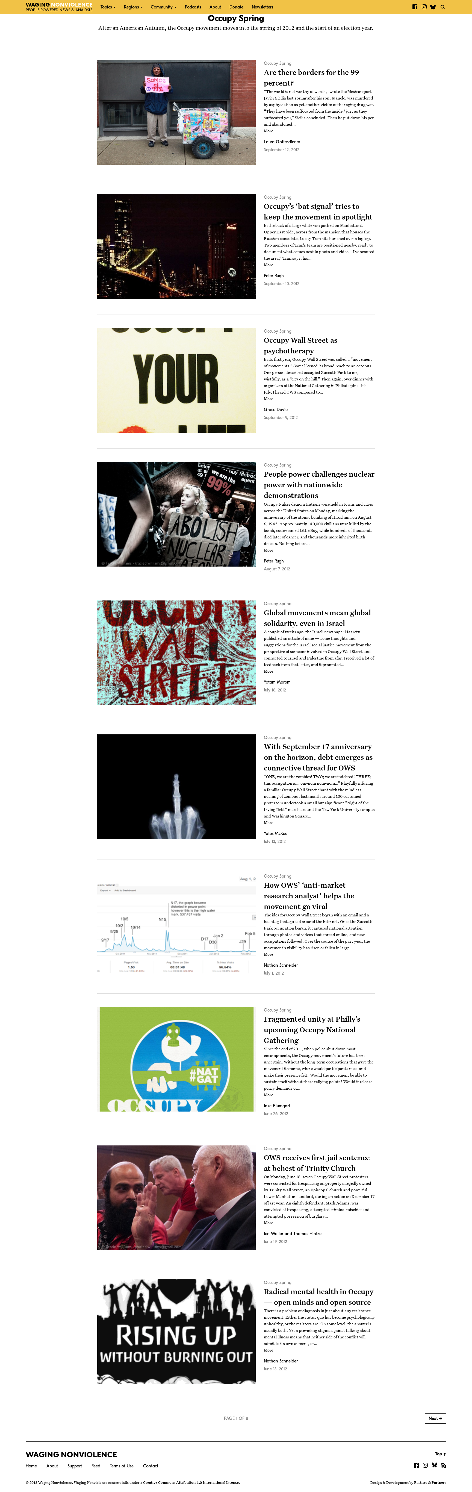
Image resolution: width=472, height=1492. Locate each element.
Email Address (188, 65)
